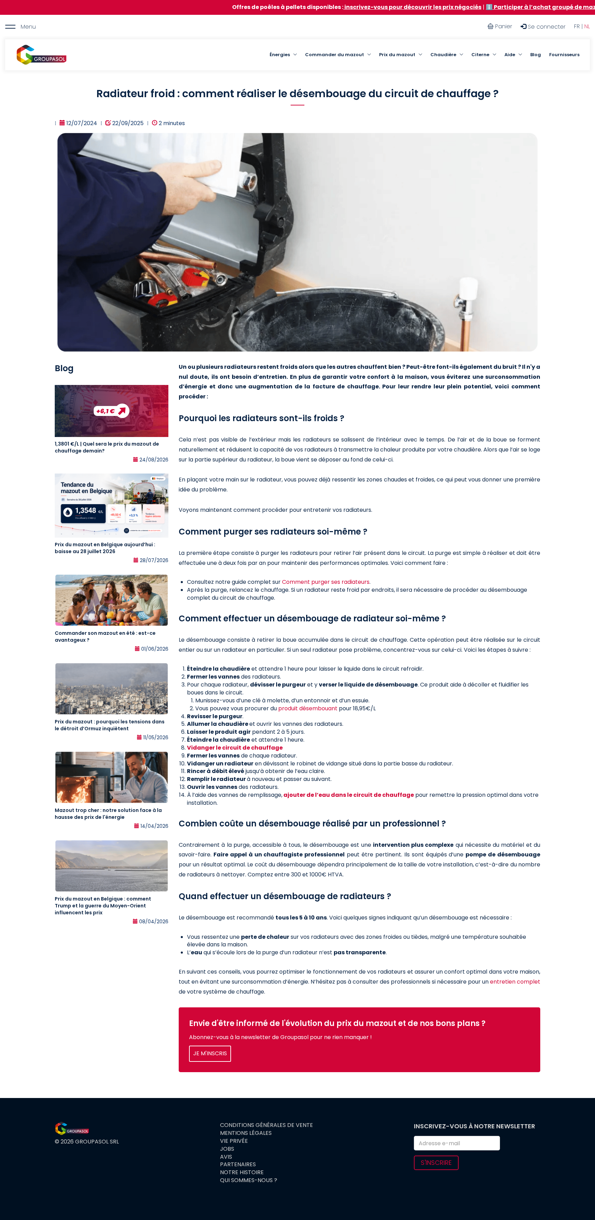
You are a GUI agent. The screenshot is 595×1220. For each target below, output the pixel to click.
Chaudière (443, 54)
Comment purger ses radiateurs (325, 582)
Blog (535, 54)
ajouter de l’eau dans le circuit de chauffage (348, 795)
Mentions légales (246, 1133)
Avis (226, 1157)
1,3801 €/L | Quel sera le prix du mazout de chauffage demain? (107, 447)
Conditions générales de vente (266, 1125)
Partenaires (238, 1164)
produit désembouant (307, 708)
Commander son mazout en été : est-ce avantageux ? (105, 636)
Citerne (480, 54)
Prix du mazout (397, 54)
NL (587, 26)
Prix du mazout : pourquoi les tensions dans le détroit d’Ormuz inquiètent (110, 725)
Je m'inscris (210, 1053)
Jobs (227, 1149)
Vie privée (234, 1141)
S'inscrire (436, 1162)
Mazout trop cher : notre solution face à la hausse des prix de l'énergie (108, 814)
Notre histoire (242, 1172)
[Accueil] (41, 54)
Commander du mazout (334, 54)
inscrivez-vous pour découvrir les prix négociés (344, 7)
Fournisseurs (564, 54)
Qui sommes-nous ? (248, 1180)
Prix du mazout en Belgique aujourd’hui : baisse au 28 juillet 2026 (105, 548)
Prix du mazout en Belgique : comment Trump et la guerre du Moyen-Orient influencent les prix (103, 905)
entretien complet (515, 982)
